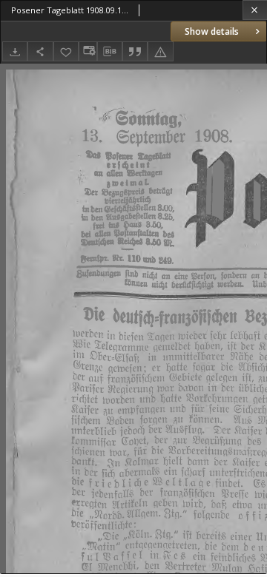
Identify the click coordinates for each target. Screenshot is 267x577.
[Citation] (135, 51)
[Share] (40, 51)
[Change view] (87, 51)
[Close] (255, 10)
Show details (212, 31)
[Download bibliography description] (109, 51)
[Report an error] (160, 51)
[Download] (14, 51)
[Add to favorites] (66, 51)
